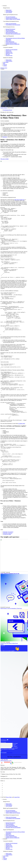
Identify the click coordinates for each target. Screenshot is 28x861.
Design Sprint (8, 10)
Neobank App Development (11, 49)
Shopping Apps (9, 51)
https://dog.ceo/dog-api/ (19, 199)
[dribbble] (4, 789)
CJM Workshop (9, 11)
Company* (15, 746)
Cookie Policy (17, 797)
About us (5, 64)
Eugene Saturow (4, 107)
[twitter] (4, 791)
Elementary (5, 136)
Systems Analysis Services (11, 42)
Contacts (5, 65)
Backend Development (10, 29)
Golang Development (10, 31)
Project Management (10, 41)
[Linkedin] (7, 740)
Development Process (7, 110)
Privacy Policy (9, 797)
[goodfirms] (4, 794)
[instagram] (4, 785)
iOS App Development (10, 16)
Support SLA (8, 40)
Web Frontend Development (11, 32)
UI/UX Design (9, 12)
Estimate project (4, 67)
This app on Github (5, 158)
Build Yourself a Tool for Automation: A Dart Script (11, 608)
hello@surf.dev (6, 760)
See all (2, 644)
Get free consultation (14, 757)
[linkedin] (4, 787)
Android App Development (11, 18)
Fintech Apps (8, 50)
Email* (14, 744)
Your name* (15, 743)
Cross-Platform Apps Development (13, 24)
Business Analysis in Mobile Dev (12, 44)
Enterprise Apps (9, 55)
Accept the (7, 752)
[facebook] (4, 783)
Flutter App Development (11, 23)
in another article (21, 423)
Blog (4, 63)
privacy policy (10, 752)
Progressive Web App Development (13, 33)
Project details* (15, 748)
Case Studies (5, 62)
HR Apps (8, 54)
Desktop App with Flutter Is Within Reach (9, 643)
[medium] (4, 793)
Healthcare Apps (9, 53)
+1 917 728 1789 (4, 759)
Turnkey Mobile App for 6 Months (13, 19)
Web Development (9, 30)
